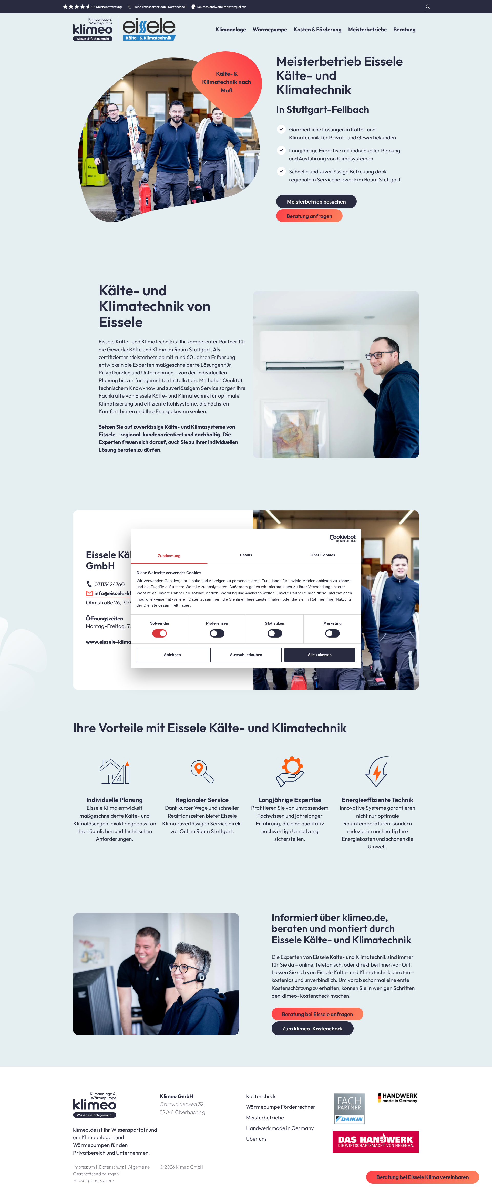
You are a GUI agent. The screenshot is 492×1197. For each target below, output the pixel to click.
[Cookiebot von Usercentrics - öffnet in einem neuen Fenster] (333, 538)
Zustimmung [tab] (169, 556)
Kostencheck (261, 1096)
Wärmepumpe (270, 29)
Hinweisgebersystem (94, 1180)
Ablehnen (172, 655)
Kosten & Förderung (318, 29)
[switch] (217, 633)
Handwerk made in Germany (280, 1128)
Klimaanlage (231, 29)
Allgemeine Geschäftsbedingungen (111, 1170)
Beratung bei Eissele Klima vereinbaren (422, 1177)
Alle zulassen (320, 655)
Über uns (256, 1138)
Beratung (404, 29)
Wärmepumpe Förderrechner (280, 1106)
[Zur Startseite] (92, 29)
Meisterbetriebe (367, 29)
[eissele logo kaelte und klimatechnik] (147, 29)
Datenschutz (112, 1167)
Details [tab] (246, 555)
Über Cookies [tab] (323, 555)
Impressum (85, 1167)
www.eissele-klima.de (112, 641)
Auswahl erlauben (246, 655)
